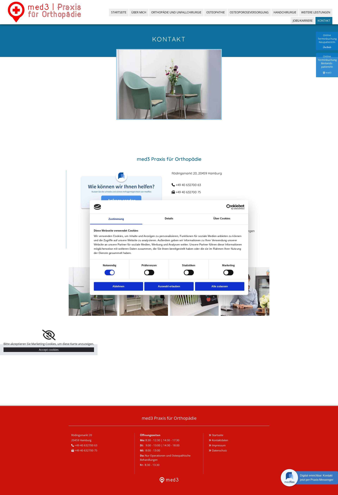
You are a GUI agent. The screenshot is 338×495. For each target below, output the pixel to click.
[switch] (149, 272)
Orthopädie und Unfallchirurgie (176, 12)
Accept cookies (49, 350)
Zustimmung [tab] (116, 219)
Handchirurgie (285, 12)
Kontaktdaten (220, 440)
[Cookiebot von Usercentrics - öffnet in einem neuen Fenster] (229, 206)
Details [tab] (169, 218)
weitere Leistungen (315, 12)
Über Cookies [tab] (221, 218)
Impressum (219, 445)
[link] (48, 335)
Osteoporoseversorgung (249, 12)
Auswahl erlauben (169, 286)
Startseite (118, 12)
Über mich (138, 12)
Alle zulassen (219, 286)
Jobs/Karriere (303, 21)
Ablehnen (118, 286)
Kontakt (324, 21)
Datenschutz (219, 450)
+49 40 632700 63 (189, 185)
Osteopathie (215, 12)
